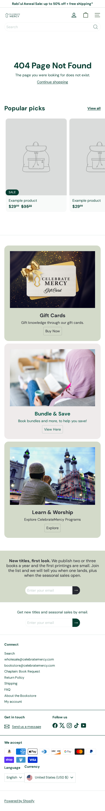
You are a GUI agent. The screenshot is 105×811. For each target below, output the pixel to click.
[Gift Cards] (52, 279)
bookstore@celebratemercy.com (29, 665)
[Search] (95, 27)
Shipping (10, 683)
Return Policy (14, 677)
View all (94, 108)
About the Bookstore (20, 695)
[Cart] (85, 15)
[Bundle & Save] (52, 377)
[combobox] (52, 27)
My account (13, 701)
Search (9, 653)
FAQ (7, 689)
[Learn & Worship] (52, 476)
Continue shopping (52, 82)
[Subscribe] (76, 590)
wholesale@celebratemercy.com (29, 659)
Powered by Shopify (19, 801)
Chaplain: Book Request (22, 671)
